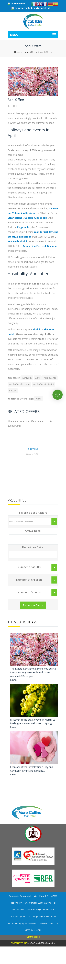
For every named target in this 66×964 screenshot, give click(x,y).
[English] (39, 3)
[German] (50, 3)
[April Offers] (33, 94)
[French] (45, 3)
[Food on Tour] (33, 841)
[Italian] (34, 3)
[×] (57, 395)
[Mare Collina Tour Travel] (33, 819)
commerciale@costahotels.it (32, 8)
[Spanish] (55, 3)
